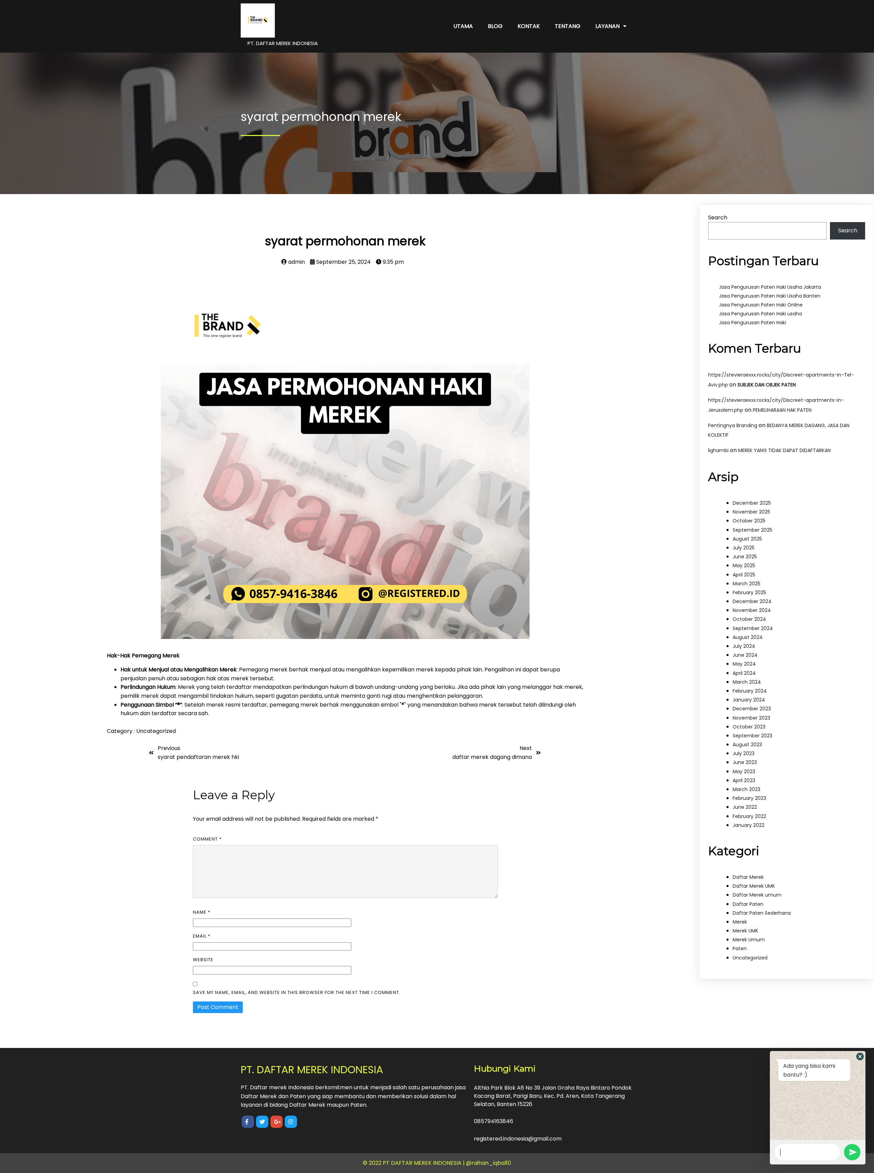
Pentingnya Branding (732, 425)
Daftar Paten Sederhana (762, 913)
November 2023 (751, 717)
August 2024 (748, 637)
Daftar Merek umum (757, 894)
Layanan (607, 26)
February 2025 (749, 592)
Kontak (529, 26)
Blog (495, 26)
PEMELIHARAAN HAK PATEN (782, 410)
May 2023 (744, 771)
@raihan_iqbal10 (488, 1163)
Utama (463, 26)
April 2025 (744, 574)
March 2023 (746, 789)
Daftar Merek (748, 877)
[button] (860, 1056)
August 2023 (747, 744)
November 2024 (752, 610)
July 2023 (744, 753)
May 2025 (744, 565)
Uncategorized (156, 731)
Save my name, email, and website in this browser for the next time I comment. (296, 992)
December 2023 (752, 708)
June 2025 (745, 556)
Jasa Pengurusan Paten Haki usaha (760, 313)
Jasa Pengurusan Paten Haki (752, 322)
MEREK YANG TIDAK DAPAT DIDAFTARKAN (784, 450)
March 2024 (747, 682)
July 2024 (744, 646)
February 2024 (750, 690)
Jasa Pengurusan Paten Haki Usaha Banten (769, 295)
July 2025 (744, 547)
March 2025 (746, 583)
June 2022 (745, 807)
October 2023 (749, 726)
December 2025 (752, 503)
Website (203, 959)
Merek (740, 921)
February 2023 (749, 798)
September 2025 (752, 530)
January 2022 (748, 825)
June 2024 (745, 655)
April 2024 (744, 673)
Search (717, 217)
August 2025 (747, 538)
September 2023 (752, 735)
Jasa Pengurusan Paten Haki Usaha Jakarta (770, 287)
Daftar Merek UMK (754, 886)
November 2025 (751, 511)
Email (201, 936)
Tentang (567, 26)
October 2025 (749, 520)
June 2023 (745, 762)
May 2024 (744, 663)
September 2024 (753, 628)
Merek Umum (749, 939)
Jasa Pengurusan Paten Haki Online (761, 304)
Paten (740, 948)
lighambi (718, 450)
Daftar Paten (748, 904)
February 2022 (749, 816)
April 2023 (744, 780)
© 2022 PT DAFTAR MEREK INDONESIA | (414, 1163)
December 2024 (752, 601)
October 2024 (749, 619)
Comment (207, 839)
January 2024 (749, 699)
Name (201, 912)
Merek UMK (745, 930)
